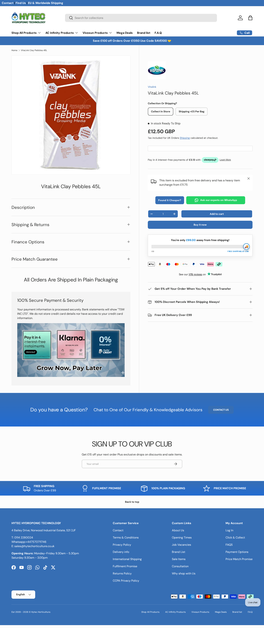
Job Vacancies (181, 545)
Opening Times (182, 537)
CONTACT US (221, 409)
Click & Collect (235, 537)
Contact (7, 3)
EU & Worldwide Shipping (45, 3)
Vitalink (152, 86)
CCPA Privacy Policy (126, 581)
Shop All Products (24, 33)
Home (14, 50)
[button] (250, 18)
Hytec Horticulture (40, 612)
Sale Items (179, 559)
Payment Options (237, 552)
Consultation (180, 566)
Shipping (185, 137)
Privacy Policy (122, 545)
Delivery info (121, 552)
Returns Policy (122, 573)
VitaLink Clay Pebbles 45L (34, 50)
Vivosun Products (95, 33)
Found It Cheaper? (169, 200)
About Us (178, 530)
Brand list (143, 33)
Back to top (132, 501)
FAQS (229, 545)
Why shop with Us (183, 573)
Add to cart (217, 214)
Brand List (178, 552)
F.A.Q (158, 33)
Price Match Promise (239, 559)
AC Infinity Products (59, 33)
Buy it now (200, 224)
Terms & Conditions (126, 537)
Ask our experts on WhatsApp (218, 200)
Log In (229, 530)
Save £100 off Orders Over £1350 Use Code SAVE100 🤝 (132, 41)
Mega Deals (125, 33)
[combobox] (141, 18)
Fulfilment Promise (125, 566)
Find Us (21, 3)
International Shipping (127, 559)
